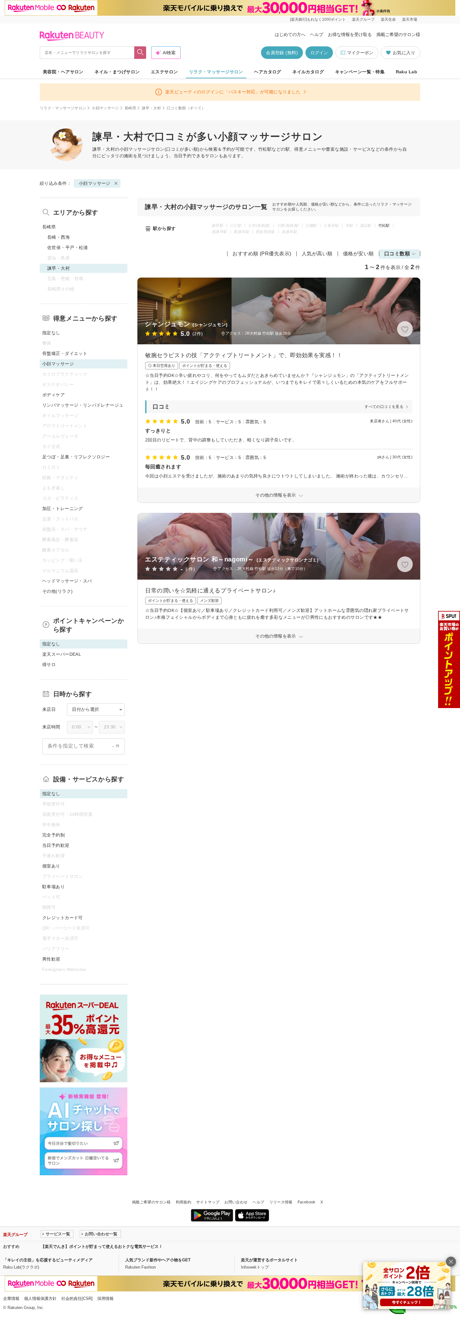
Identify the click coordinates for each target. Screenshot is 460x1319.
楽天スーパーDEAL (61, 654)
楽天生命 (388, 19)
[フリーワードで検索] (140, 52)
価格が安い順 (358, 253)
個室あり (51, 865)
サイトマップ (207, 1202)
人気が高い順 (317, 253)
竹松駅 (384, 225)
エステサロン (164, 71)
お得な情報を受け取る (350, 34)
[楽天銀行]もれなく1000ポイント (318, 19)
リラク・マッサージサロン (216, 71)
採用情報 (105, 1298)
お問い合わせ (236, 1202)
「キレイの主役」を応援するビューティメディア (48, 1260)
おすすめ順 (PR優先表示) (262, 253)
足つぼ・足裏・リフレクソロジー (76, 456)
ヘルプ (316, 34)
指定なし (51, 332)
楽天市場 (409, 19)
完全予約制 (53, 834)
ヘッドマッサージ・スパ (67, 580)
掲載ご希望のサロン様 (398, 34)
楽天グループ (363, 19)
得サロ (49, 664)
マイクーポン (360, 52)
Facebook (306, 1202)
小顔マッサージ (105, 108)
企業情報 (11, 1298)
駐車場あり (53, 886)
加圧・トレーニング (62, 508)
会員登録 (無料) (282, 52)
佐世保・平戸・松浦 (67, 247)
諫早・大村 (151, 108)
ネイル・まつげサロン (117, 71)
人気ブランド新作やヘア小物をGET (158, 1260)
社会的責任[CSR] (77, 1298)
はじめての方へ (290, 34)
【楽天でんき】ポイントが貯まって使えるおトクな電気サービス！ (102, 1246)
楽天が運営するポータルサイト (269, 1260)
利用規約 (183, 1202)
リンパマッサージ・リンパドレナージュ (83, 405)
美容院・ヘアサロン (63, 71)
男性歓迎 (51, 959)
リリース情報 (281, 1202)
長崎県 (130, 108)
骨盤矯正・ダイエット (64, 353)
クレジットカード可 (62, 917)
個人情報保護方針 (40, 1298)
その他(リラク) (57, 591)
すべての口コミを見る (384, 407)
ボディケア (53, 394)
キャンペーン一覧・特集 (360, 71)
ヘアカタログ (267, 71)
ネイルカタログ (308, 71)
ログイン (319, 52)
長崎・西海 (58, 237)
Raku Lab (406, 71)
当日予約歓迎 (55, 845)
